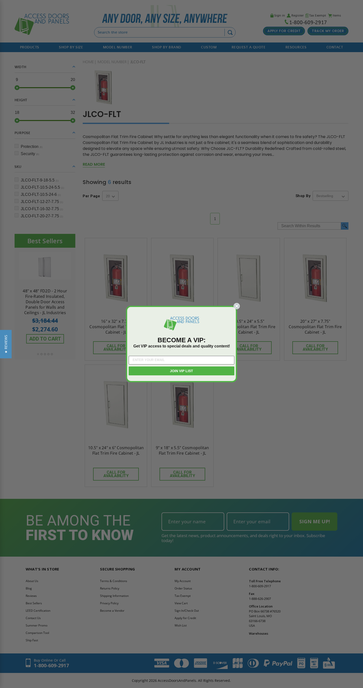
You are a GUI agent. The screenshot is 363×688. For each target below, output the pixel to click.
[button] (6, 344)
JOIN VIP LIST (181, 371)
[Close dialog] (237, 306)
